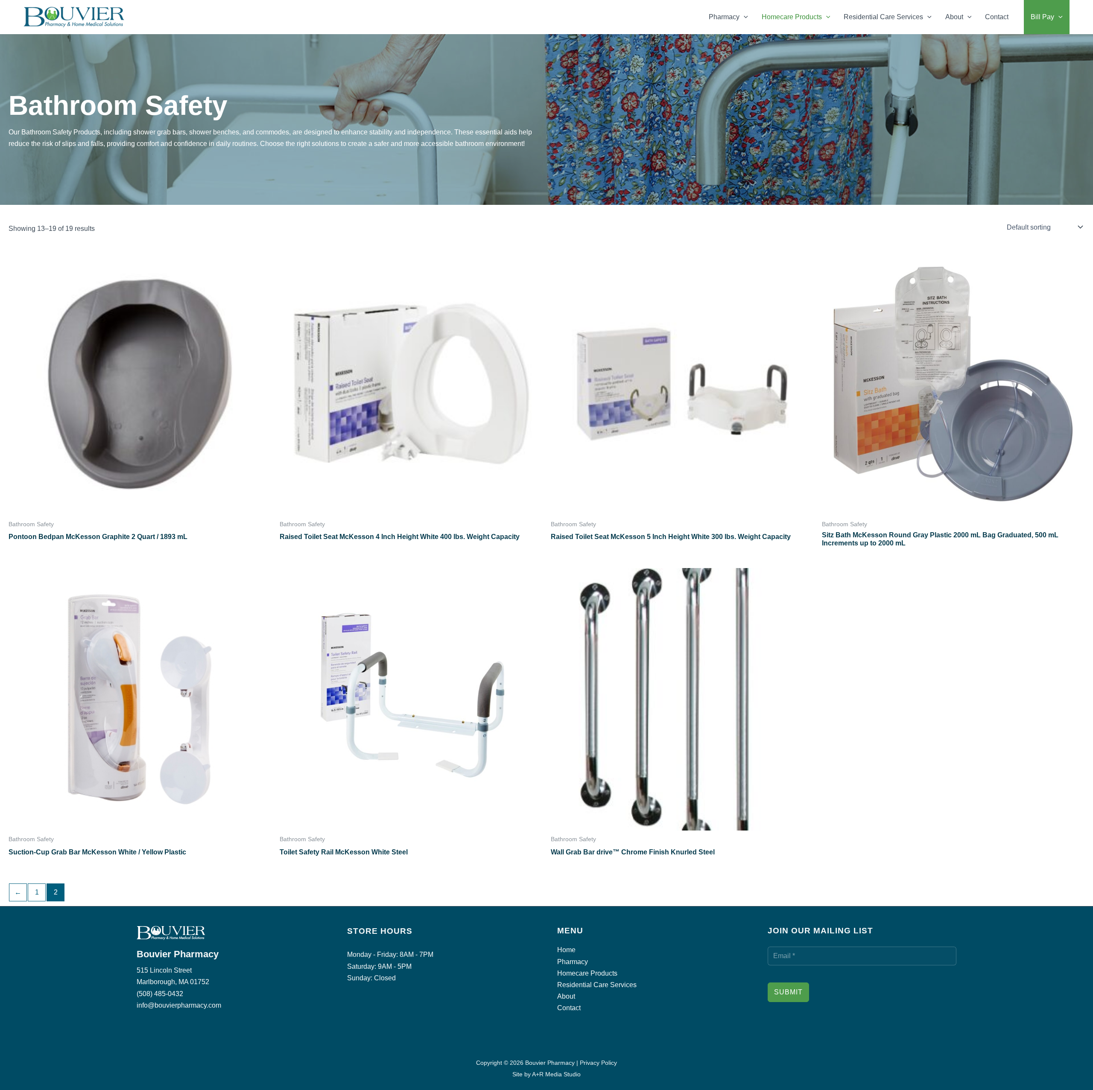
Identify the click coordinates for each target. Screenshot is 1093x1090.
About (954, 16)
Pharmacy (724, 16)
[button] (743, 17)
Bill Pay (1042, 16)
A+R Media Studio (556, 1074)
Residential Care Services (883, 16)
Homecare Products (792, 16)
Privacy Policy (598, 1062)
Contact (996, 16)
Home (566, 949)
